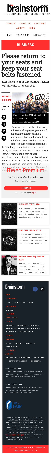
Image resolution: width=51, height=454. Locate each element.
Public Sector (30, 343)
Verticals (9, 350)
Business (9, 339)
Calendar (33, 325)
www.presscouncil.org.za (14, 435)
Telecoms (18, 343)
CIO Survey (10, 325)
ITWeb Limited (19, 450)
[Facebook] (35, 289)
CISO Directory (35, 361)
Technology (10, 298)
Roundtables (11, 317)
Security (17, 302)
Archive (9, 335)
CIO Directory (39, 358)
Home (7, 295)
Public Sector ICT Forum (15, 328)
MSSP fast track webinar (17, 361)
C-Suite (8, 321)
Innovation (10, 306)
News (31, 302)
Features (9, 314)
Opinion (8, 343)
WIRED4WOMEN (11, 332)
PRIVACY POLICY (31, 450)
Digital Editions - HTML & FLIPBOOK (18, 358)
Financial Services (12, 346)
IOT (24, 302)
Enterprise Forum (26, 332)
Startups (9, 310)
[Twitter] (42, 289)
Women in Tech (32, 328)
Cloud (8, 302)
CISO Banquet (22, 325)
